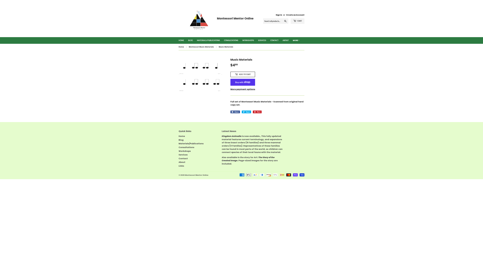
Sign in (279, 15)
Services (262, 40)
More (295, 40)
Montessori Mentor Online (196, 175)
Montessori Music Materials (201, 47)
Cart (299, 21)
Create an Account (295, 15)
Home (181, 40)
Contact (274, 40)
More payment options (242, 89)
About (286, 40)
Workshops (248, 40)
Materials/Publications (208, 40)
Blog (190, 40)
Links (181, 165)
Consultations (231, 40)
